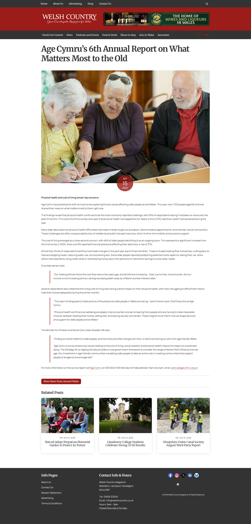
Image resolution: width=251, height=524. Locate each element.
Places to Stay (128, 34)
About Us (58, 3)
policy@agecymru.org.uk (184, 367)
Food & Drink (109, 34)
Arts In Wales (146, 34)
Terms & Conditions (51, 503)
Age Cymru (96, 367)
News (70, 34)
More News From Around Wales (61, 381)
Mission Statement (51, 492)
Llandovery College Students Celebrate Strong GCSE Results (125, 443)
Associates (163, 34)
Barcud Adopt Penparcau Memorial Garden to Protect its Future (67, 443)
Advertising (75, 3)
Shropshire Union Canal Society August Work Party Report (183, 443)
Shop (90, 3)
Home (44, 3)
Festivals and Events (87, 34)
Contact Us (105, 3)
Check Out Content (52, 34)
